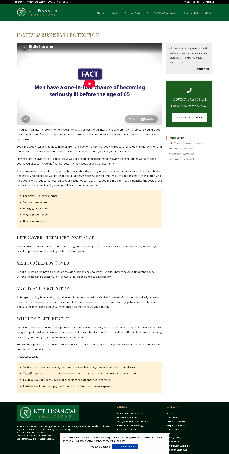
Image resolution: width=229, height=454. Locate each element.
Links (208, 12)
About (116, 12)
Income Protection (126, 429)
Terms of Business (176, 421)
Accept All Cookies (125, 446)
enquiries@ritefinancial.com (31, 1)
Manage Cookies (100, 446)
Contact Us (208, 1)
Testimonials (190, 12)
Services (137, 12)
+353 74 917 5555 (59, 1)
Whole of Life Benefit (181, 159)
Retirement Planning (127, 417)
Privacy (186, 1)
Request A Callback (164, 12)
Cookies (196, 1)
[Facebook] (71, 1)
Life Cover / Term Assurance (186, 143)
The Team (171, 417)
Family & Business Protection (132, 421)
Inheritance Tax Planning (130, 425)
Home (100, 12)
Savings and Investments (130, 413)
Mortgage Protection (181, 154)
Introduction (176, 137)
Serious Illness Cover (181, 148)
